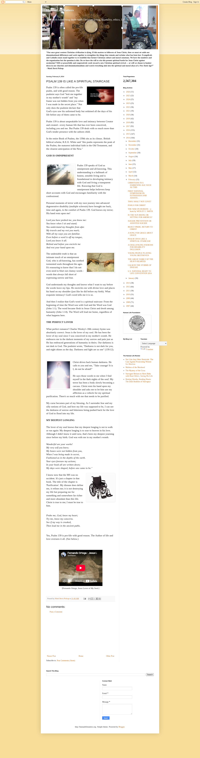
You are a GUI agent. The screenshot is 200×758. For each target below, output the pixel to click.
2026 (128, 92)
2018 (128, 122)
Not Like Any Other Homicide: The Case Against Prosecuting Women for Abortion (139, 361)
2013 (128, 283)
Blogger (121, 727)
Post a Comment (56, 612)
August (131, 156)
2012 (128, 287)
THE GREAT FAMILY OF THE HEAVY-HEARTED (140, 260)
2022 (128, 107)
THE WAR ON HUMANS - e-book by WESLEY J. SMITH (140, 210)
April (130, 172)
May (130, 168)
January (131, 278)
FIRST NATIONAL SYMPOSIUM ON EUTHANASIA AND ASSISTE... (137, 194)
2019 (128, 119)
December (132, 141)
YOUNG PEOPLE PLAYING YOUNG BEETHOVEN (139, 254)
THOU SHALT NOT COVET (139, 202)
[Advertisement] (80, 634)
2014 (128, 138)
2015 (128, 134)
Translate (149, 349)
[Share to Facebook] (97, 598)
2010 (128, 294)
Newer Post (51, 656)
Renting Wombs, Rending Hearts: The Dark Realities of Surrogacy (138, 380)
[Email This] (89, 598)
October (131, 149)
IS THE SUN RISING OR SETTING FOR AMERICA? (140, 216)
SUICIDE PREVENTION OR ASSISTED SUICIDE (139, 222)
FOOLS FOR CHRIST (137, 205)
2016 (128, 130)
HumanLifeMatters (60, 10)
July (130, 160)
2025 (128, 96)
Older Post (110, 656)
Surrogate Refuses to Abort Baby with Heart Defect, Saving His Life (139, 375)
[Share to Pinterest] (99, 598)
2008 (128, 302)
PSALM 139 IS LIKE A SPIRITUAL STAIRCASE (139, 240)
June (130, 164)
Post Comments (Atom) (66, 661)
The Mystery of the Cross (135, 371)
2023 (128, 103)
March (131, 176)
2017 (128, 126)
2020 (128, 115)
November (132, 145)
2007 (128, 306)
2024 (128, 99)
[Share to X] (94, 598)
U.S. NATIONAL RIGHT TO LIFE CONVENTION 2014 (140, 272)
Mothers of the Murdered (135, 367)
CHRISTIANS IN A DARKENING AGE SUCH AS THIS (139, 185)
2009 (128, 298)
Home (81, 656)
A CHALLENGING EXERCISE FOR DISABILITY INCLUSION (140, 247)
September (132, 153)
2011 (128, 291)
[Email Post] (84, 599)
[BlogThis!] (92, 598)
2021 (128, 111)
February (132, 180)
